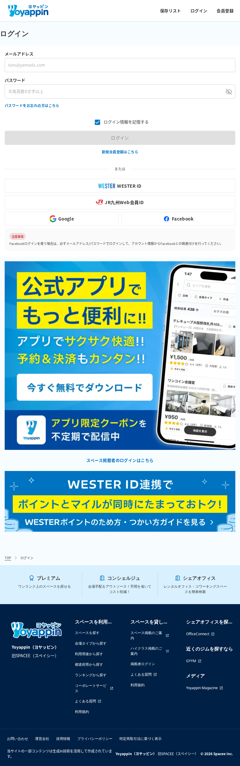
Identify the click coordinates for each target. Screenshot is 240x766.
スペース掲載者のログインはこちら (119, 460)
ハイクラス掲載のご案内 (146, 651)
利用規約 (82, 711)
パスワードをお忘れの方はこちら (32, 105)
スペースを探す (87, 632)
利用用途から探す (89, 653)
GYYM (191, 660)
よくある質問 (85, 701)
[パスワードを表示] (229, 91)
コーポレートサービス (91, 688)
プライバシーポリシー (94, 738)
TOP (8, 557)
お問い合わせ (17, 738)
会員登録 (225, 10)
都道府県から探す (89, 664)
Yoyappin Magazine (202, 687)
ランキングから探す (91, 674)
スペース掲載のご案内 (146, 635)
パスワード (15, 80)
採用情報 (63, 738)
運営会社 (42, 738)
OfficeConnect (197, 633)
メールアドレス (19, 54)
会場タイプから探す (91, 643)
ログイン (199, 10)
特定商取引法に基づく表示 (140, 738)
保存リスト (170, 10)
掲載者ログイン (143, 663)
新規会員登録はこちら (120, 151)
